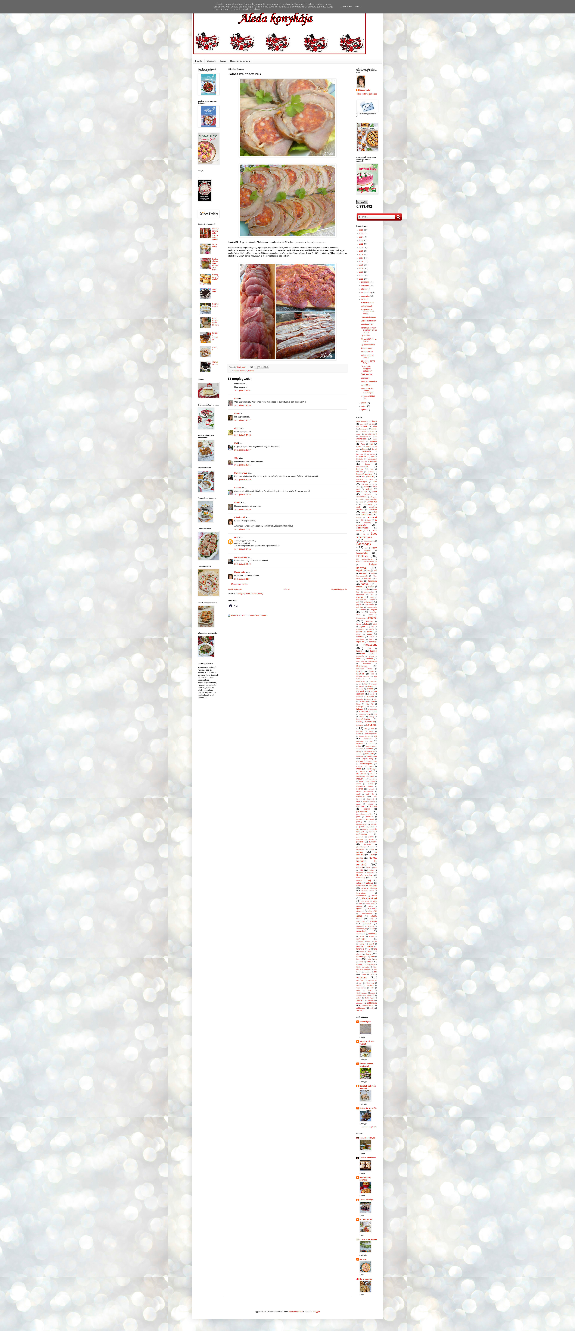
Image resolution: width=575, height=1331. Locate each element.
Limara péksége (366, 1200)
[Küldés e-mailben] (256, 367)
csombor (364, 512)
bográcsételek (362, 467)
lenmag (371, 717)
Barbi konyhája (240, 473)
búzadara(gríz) (361, 482)
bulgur (371, 479)
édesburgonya (369, 541)
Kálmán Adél (239, 518)
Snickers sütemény (215, 336)
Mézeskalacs (361, 774)
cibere (358, 487)
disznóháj (367, 523)
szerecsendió (361, 934)
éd (364, 534)
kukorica (359, 709)
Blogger (316, 1312)
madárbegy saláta (371, 733)
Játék (375, 624)
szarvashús (360, 926)
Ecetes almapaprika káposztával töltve (215, 264)
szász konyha (361, 929)
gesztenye (360, 594)
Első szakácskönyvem (364, 559)
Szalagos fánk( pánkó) (215, 277)
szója (368, 941)
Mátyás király (367, 759)
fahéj (368, 571)
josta (372, 627)
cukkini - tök (361, 492)
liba (366, 729)
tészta (358, 954)
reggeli (359, 852)
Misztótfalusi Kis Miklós (365, 776)
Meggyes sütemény (369, 381)
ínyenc (358, 624)
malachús (359, 744)
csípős (374, 499)
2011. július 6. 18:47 (242, 450)
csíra (361, 502)
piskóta (361, 827)
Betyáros (364, 462)
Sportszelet (365, 378)
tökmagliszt (371, 964)
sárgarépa (373, 885)
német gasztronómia (364, 791)
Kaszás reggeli (367, 324)
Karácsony (370, 644)
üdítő (372, 974)
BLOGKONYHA (366, 1220)
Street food (371, 908)
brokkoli (370, 477)
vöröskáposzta (361, 993)
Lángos (361, 714)
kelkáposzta (373, 661)
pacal (358, 804)
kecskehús (360, 656)
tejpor (362, 951)
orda (358, 801)
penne (371, 822)
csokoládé (373, 510)
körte (358, 704)
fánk (375, 571)
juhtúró (370, 631)
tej (369, 949)
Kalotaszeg (360, 639)
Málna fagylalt (366, 306)
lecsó (375, 714)
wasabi (372, 993)
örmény (372, 801)
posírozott (359, 837)
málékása (371, 744)
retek (373, 855)
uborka (363, 974)
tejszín (370, 951)
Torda (372, 956)
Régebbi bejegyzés (339, 589)
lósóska (359, 733)
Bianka (237, 503)
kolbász (251, 371)
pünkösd (367, 844)
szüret (371, 944)
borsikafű (371, 472)
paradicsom (361, 811)
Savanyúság (361, 893)
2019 (361, 251)
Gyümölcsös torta (368, 345)
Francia (371, 587)
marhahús (369, 754)
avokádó (373, 441)
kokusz (361, 686)
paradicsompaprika (364, 814)
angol (358, 434)
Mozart (361, 781)
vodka (370, 990)
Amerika (374, 429)
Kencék (359, 671)
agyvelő (363, 424)
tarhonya (359, 946)
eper (358, 561)
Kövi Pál (369, 704)
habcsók (363, 610)
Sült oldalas (365, 385)
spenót (359, 909)
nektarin (371, 789)
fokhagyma (372, 581)
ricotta (375, 867)
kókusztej (359, 689)
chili (373, 484)
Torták (223, 61)
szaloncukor (360, 921)
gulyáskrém (370, 605)
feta (361, 581)
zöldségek (360, 1008)
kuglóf (372, 707)
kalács (372, 637)
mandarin (359, 749)
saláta (358, 883)
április (364, 410)
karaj (369, 648)
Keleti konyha (361, 661)
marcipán (359, 754)
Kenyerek (360, 674)
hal (362, 612)
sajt (369, 880)
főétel (365, 583)
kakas (369, 634)
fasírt (373, 573)
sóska (375, 901)
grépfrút (372, 599)
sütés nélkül (372, 911)
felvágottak (368, 578)
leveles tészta (370, 722)
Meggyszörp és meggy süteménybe (367, 390)
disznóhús (243, 371)
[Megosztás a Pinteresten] (267, 367)
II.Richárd (369, 621)
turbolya (368, 972)
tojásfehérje (361, 957)
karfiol (362, 653)
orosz (365, 801)
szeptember (366, 293)
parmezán (369, 817)
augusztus (365, 296)
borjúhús (359, 472)
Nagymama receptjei (364, 786)
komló (372, 694)
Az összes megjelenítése (369, 1127)
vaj (360, 983)
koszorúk (370, 696)
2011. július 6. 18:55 (242, 465)
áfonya (374, 421)
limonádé (359, 731)
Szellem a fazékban (368, 1158)
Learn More (346, 7)
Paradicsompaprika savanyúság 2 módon (215, 234)
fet (376, 578)
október (364, 289)
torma (358, 959)
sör (360, 904)
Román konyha (364, 875)
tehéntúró (360, 949)
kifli (373, 674)
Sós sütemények (369, 898)
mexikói (362, 771)
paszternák (370, 819)
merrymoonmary (295, 1312)
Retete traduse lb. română (366, 861)
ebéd (375, 530)
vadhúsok (360, 980)
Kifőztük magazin (362, 676)
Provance (359, 839)
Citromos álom (215, 305)
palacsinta (373, 806)
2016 (361, 261)
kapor (371, 639)
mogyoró (360, 779)
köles (375, 699)
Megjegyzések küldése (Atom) (250, 594)
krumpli (359, 706)
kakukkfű (360, 637)
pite (357, 829)
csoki (358, 507)
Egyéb (374, 548)
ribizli (368, 867)
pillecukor (374, 824)
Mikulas (372, 774)
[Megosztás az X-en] (261, 367)
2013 (361, 272)
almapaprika (364, 429)
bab (371, 444)
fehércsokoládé (362, 576)
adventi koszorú (362, 421)
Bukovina (359, 479)
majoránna (360, 741)
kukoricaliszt (363, 712)
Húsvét (372, 617)
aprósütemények (371, 434)
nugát (358, 794)
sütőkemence (367, 914)
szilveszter (361, 939)
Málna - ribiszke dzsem (367, 356)
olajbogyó (360, 796)
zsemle (359, 1010)
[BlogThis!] (258, 367)
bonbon (359, 469)
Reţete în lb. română (240, 61)
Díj (362, 520)
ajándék (372, 424)
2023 (361, 240)
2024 (361, 237)
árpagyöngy (364, 436)
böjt (357, 476)
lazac (369, 714)
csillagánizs (373, 497)
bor (372, 469)
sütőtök (359, 916)
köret (373, 701)
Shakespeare (361, 896)
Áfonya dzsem (215, 363)
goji (372, 594)
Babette (363, 1259)
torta (375, 959)
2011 (361, 279)
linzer (371, 731)
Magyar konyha (364, 736)
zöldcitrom (359, 1003)
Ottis (236, 458)
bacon (236, 371)
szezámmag (372, 934)
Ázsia (363, 444)
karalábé (360, 651)
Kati (236, 443)
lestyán (359, 722)
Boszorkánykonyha (364, 474)
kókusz (370, 686)
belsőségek (372, 459)
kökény (368, 699)
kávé (371, 653)
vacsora (361, 977)
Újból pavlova (366, 374)
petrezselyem (361, 824)
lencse (362, 717)
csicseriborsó (361, 497)
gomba (359, 597)
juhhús (371, 629)
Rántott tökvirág (367, 303)
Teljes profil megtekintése (366, 94)
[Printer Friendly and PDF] (233, 608)
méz (371, 771)
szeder (372, 929)
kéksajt (371, 656)
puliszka (359, 842)
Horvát (370, 615)
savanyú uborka (367, 891)
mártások (359, 756)
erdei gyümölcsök (370, 561)
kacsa (358, 634)
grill (357, 602)
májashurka (368, 739)
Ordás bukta (214, 246)
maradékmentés (369, 751)
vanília (358, 985)
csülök (374, 512)
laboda (375, 712)
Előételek (211, 61)
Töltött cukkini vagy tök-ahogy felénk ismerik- (369, 330)
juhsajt (359, 631)
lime (372, 729)
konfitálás (359, 696)
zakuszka (370, 995)
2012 (361, 275)
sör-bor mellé (370, 904)
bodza (367, 464)
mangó (358, 751)
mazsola (359, 761)
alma (375, 426)
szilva (362, 936)
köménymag (363, 701)
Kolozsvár (360, 691)
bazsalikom (361, 456)
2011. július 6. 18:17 (242, 420)
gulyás (358, 605)
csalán (374, 492)
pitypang (365, 829)
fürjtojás (366, 589)
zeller (358, 998)
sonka (374, 895)
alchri (236, 428)
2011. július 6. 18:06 (242, 405)
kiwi (365, 684)
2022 (361, 244)
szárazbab (367, 924)
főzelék (359, 587)
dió (376, 520)
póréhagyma (361, 834)
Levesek (371, 724)
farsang (363, 573)
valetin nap (370, 983)
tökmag (359, 964)
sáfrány (359, 880)
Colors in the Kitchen (368, 1239)
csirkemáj (368, 505)
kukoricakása (372, 709)
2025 (361, 233)
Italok (366, 624)
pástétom (359, 819)
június (364, 403)
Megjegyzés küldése (239, 584)
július (363, 299)
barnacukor (371, 454)
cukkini (369, 489)
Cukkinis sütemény (368, 321)
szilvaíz (371, 936)
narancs (359, 789)
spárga (371, 906)
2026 (361, 230)
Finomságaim (365, 1022)
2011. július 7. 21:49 (242, 564)
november (365, 286)
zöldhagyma (372, 1003)
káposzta (360, 642)
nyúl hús (370, 794)
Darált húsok (366, 514)
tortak (361, 962)
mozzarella (371, 781)
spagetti (359, 906)
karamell (373, 651)
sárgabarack (361, 885)
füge (358, 589)
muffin (358, 784)
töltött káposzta (362, 967)
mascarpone (372, 756)
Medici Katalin (372, 761)
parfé (358, 817)
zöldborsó (371, 1000)
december (365, 282)
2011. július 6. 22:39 (242, 509)
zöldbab (359, 1000)
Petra (236, 413)
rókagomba (370, 872)
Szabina (237, 488)
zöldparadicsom (367, 1005)
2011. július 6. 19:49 (242, 480)
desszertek (372, 517)
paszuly (359, 822)
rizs (361, 870)
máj (375, 736)
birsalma (373, 462)
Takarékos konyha (367, 1138)
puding (371, 839)
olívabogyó (370, 799)
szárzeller (371, 926)
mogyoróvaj (373, 779)
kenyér (371, 671)
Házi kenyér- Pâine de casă (215, 321)
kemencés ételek (364, 669)
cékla (375, 482)
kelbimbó (369, 659)
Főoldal (198, 61)
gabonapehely (369, 592)
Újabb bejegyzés (235, 589)
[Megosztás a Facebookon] (264, 367)
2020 (361, 248)
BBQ (372, 456)
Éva (236, 399)
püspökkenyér (361, 847)
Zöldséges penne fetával (368, 362)
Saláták (369, 883)
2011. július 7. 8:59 (242, 529)
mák (371, 741)
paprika (367, 809)
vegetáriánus (361, 988)
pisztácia (371, 827)
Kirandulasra (373, 681)
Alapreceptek (361, 426)
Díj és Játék (365, 336)
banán (365, 449)
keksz (358, 659)
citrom (366, 487)
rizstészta (359, 872)
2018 (361, 254)
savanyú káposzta (369, 888)
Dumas (359, 530)
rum (372, 878)
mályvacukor (370, 746)
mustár (370, 784)
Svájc (371, 918)
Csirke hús (372, 502)
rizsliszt (371, 870)
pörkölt (371, 837)
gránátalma (361, 599)
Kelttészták (361, 666)
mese (358, 769)
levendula (359, 725)
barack (374, 449)
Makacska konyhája (368, 1108)
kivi (360, 684)
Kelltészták (367, 663)
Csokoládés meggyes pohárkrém (366, 369)
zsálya (372, 1008)
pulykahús (373, 842)
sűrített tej (360, 911)
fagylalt (359, 571)
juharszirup (360, 629)
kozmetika (359, 699)
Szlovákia (359, 941)
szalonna (373, 921)
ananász (363, 431)
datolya (358, 517)
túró (375, 972)
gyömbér (359, 607)
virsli (358, 990)
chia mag (364, 484)
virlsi (372, 988)
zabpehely (360, 995)
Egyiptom (367, 550)
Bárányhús (366, 451)
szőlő (375, 941)
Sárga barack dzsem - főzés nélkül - (367, 312)
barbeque (359, 454)
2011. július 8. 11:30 (242, 579)
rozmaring (360, 878)
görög (372, 597)
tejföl (375, 949)
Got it (358, 7)
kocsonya (374, 684)
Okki (236, 537)
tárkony (370, 946)
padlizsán (360, 806)
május (364, 406)
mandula (369, 749)
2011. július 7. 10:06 (242, 549)
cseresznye (368, 494)
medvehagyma (366, 764)
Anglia (372, 431)
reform (371, 849)
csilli (360, 499)
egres (366, 548)
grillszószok (368, 602)
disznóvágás (362, 528)
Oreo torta (214, 290)
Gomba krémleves (368, 317)
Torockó (368, 959)
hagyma (374, 610)
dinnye (369, 520)
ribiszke (359, 868)
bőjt (363, 476)
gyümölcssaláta (372, 607)
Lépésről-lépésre (363, 719)
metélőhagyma (372, 769)
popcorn (372, 832)
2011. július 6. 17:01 (242, 391)
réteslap (359, 858)
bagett (368, 446)
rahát (372, 847)
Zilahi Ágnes (369, 998)
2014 (361, 268)
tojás (368, 954)
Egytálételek (362, 553)
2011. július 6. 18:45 (242, 435)
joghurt (362, 627)
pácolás (370, 804)
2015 (361, 265)
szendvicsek (361, 931)
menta (371, 766)
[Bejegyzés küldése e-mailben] (251, 367)
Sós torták (365, 901)
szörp (362, 944)
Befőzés (359, 459)
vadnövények (372, 980)
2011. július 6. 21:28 (242, 495)
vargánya (370, 985)
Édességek (363, 544)
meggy (359, 766)
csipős (367, 499)
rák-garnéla (360, 849)
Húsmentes (360, 618)
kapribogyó (373, 642)
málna (358, 746)
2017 (361, 258)
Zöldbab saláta (367, 352)
